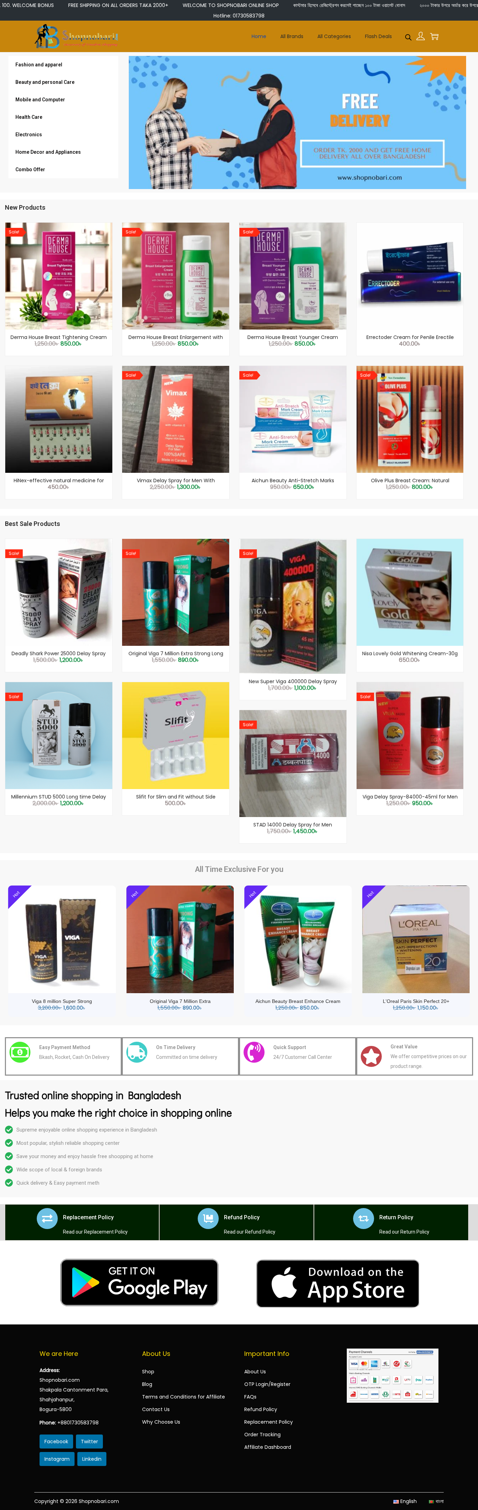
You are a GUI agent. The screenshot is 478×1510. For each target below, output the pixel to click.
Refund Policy (242, 1217)
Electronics (28, 134)
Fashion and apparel (38, 64)
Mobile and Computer (40, 99)
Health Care (28, 117)
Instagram (57, 1458)
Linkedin (91, 1458)
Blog (147, 1384)
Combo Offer (30, 169)
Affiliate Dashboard (267, 1447)
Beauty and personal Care (45, 82)
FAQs (250, 1396)
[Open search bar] (408, 36)
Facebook (56, 1441)
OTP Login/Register (267, 1384)
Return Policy (396, 1217)
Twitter (89, 1441)
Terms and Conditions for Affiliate (183, 1396)
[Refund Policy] (208, 1218)
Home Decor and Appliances (48, 152)
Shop (148, 1371)
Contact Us (156, 1409)
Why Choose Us (161, 1421)
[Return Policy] (363, 1218)
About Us (255, 1371)
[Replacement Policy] (47, 1218)
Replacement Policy (88, 1217)
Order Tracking (262, 1434)
